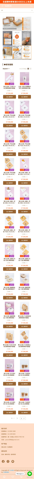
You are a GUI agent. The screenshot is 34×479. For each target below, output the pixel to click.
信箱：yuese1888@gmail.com (10, 440)
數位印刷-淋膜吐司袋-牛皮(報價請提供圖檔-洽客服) (24, 259)
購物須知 (7, 454)
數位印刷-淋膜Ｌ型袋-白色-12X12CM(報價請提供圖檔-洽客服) (24, 173)
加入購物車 (9, 97)
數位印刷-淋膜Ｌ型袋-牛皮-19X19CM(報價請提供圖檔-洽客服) (24, 230)
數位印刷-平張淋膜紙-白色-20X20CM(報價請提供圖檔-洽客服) (9, 116)
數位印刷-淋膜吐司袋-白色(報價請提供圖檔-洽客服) (10, 259)
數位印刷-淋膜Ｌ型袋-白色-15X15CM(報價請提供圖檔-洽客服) (9, 202)
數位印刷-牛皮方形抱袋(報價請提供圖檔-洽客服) (9, 345)
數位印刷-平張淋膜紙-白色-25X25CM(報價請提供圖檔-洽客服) (24, 116)
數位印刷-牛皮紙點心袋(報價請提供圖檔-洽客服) (24, 345)
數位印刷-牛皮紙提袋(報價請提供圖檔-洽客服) (24, 317)
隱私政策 (3, 447)
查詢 (2, 454)
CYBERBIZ (6, 472)
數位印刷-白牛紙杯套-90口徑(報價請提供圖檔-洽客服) (9, 403)
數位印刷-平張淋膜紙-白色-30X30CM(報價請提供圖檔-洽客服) (9, 144)
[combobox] (6, 68)
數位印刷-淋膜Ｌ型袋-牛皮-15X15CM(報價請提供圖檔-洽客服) (9, 230)
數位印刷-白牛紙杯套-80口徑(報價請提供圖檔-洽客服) (9, 374)
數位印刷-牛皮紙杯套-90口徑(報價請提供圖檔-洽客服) (24, 403)
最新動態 (13, 454)
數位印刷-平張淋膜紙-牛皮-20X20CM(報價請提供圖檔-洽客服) (24, 144)
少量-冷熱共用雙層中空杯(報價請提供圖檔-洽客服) (24, 87)
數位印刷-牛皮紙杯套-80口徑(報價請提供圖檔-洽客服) (24, 374)
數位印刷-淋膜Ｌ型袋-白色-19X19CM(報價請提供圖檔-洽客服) (24, 202)
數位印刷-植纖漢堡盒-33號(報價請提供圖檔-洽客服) (9, 317)
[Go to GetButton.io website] (30, 477)
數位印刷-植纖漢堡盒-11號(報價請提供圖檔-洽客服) (24, 288)
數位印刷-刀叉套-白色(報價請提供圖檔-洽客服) (10, 87)
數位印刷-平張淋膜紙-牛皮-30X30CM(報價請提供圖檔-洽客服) (9, 173)
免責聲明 (9, 447)
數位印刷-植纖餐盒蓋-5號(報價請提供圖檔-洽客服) (9, 288)
